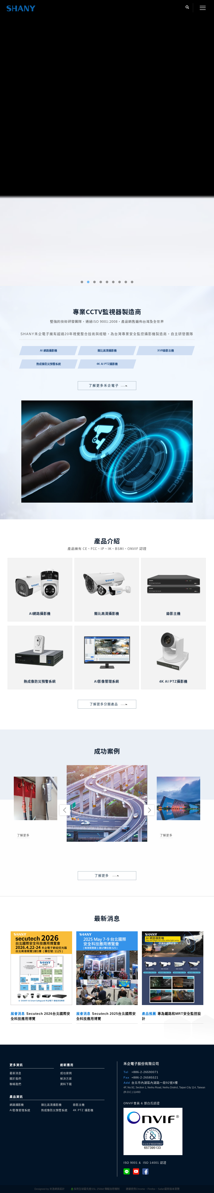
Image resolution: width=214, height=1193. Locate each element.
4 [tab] (101, 1189)
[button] (187, 7)
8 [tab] (126, 1189)
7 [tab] (119, 1189)
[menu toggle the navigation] (201, 8)
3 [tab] (94, 1189)
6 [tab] (113, 1189)
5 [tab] (107, 1189)
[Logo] (21, 8)
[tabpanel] (107, 596)
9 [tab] (132, 1189)
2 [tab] (88, 1189)
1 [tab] (82, 1189)
